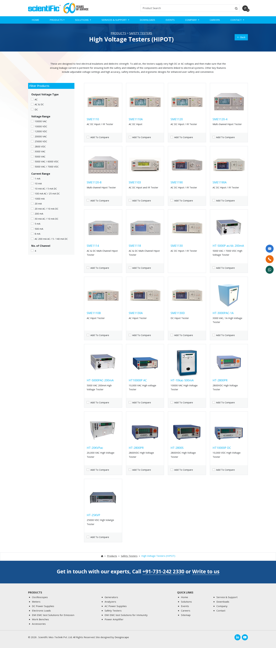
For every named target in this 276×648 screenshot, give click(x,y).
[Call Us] (270, 259)
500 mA (39, 228)
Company (221, 606)
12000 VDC (41, 131)
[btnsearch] (236, 8)
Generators (111, 597)
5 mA (37, 223)
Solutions (186, 601)
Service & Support (227, 597)
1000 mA (40, 198)
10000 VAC (41, 121)
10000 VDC (41, 126)
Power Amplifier (114, 619)
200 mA (39, 213)
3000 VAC (40, 151)
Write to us (205, 571)
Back (242, 37)
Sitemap (186, 615)
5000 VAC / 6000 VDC (47, 161)
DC (36, 109)
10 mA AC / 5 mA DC (46, 188)
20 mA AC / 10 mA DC (46, 208)
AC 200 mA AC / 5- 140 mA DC (51, 238)
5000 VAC (40, 156)
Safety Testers (140, 33)
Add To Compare (99, 137)
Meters (36, 601)
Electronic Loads (41, 610)
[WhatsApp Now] (270, 270)
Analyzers (110, 601)
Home (35, 19)
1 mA (37, 178)
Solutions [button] (82, 19)
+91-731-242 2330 (163, 571)
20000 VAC (41, 136)
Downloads (147, 19)
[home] (44, 7)
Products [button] (56, 19)
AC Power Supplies (116, 606)
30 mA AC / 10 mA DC (46, 218)
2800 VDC (40, 146)
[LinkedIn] (237, 637)
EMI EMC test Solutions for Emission (53, 615)
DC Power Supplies (43, 606)
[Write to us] (270, 249)
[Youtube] (245, 637)
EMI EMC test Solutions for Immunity (126, 615)
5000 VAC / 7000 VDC (47, 166)
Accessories (39, 623)
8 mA (37, 233)
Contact (220, 610)
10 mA (38, 183)
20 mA (38, 203)
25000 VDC (41, 141)
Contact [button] (236, 19)
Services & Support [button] (114, 19)
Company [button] (191, 19)
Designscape (122, 637)
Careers (215, 19)
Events (170, 19)
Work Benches (40, 619)
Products (118, 33)
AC (36, 99)
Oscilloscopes (40, 597)
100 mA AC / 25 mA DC (47, 193)
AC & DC (39, 104)
